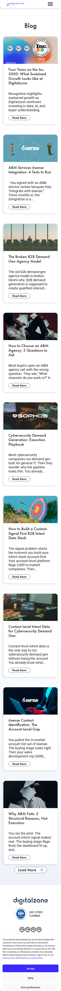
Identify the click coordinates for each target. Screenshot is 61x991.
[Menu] (50, 4)
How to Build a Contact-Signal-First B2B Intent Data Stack (28, 533)
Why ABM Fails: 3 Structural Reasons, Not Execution (27, 818)
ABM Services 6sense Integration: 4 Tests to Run (29, 169)
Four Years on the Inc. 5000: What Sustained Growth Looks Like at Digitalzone (27, 76)
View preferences (30, 987)
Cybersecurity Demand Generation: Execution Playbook (27, 440)
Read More (21, 118)
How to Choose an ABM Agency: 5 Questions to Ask (28, 350)
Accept (31, 968)
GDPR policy (21, 958)
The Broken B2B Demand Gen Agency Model (29, 258)
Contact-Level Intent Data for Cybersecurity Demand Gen (30, 631)
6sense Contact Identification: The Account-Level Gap (24, 725)
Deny (30, 978)
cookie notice (36, 958)
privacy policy (9, 958)
